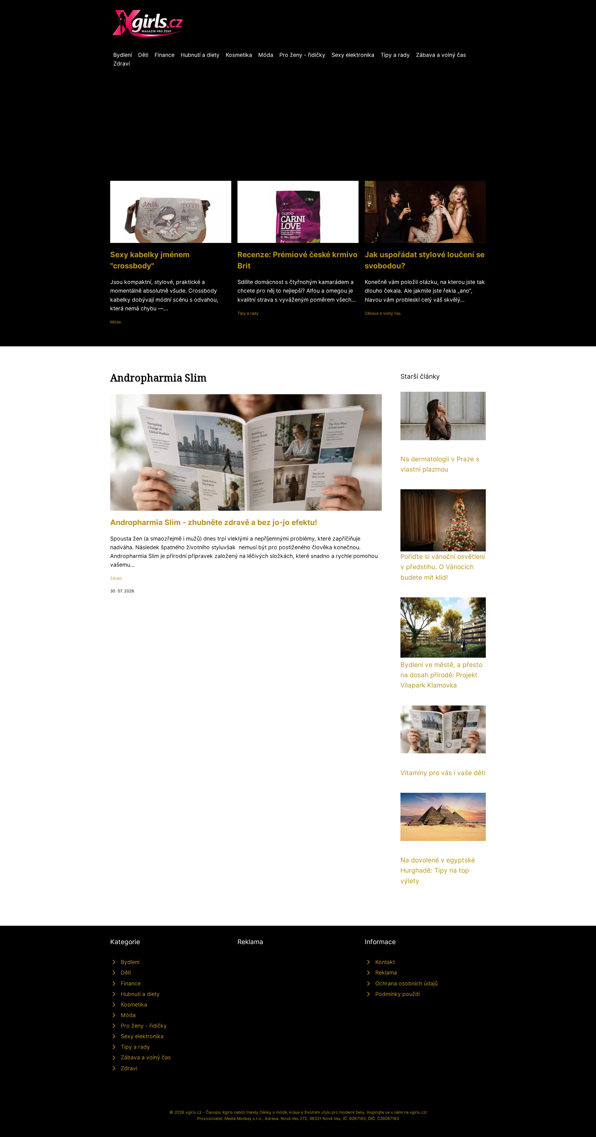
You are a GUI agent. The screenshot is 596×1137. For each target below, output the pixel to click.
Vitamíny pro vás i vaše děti (442, 773)
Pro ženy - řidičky (302, 55)
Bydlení (122, 55)
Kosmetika (239, 55)
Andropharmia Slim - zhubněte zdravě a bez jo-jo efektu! (213, 522)
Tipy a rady (395, 55)
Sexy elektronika (353, 55)
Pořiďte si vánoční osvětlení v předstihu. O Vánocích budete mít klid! (442, 567)
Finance (164, 55)
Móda (265, 55)
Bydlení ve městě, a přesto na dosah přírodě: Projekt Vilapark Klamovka (441, 675)
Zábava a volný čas (441, 55)
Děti (143, 55)
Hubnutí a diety (200, 55)
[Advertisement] (298, 114)
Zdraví (121, 63)
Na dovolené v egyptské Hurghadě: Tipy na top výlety (437, 870)
